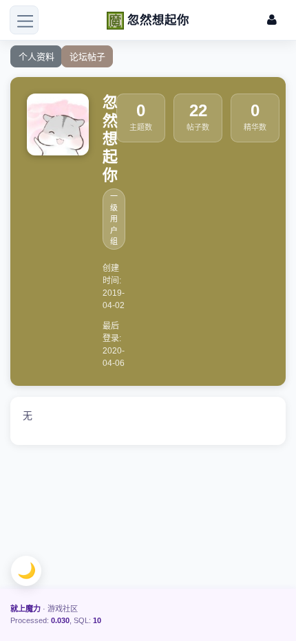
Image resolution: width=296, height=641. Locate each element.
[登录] (272, 20)
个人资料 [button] (36, 57)
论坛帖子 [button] (87, 57)
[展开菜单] (24, 20)
